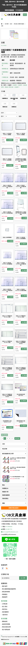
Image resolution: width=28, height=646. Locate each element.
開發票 (12, 10)
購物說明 (4, 621)
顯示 (2, 116)
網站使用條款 (6, 591)
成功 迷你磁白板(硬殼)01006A (21, 395)
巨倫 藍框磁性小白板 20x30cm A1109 (7, 421)
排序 (2, 113)
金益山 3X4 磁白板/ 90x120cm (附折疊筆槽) (7, 263)
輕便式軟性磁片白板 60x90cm (21, 421)
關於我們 (4, 586)
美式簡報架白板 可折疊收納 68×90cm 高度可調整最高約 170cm (20, 160)
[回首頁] (1, 24)
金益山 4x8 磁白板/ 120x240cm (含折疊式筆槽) (7, 290)
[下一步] (12, 438)
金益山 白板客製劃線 (7, 237)
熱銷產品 (4, 594)
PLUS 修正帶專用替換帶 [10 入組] (17, 476)
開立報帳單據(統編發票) (9, 589)
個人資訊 (4, 606)
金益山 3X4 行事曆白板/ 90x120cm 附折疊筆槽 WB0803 (7, 369)
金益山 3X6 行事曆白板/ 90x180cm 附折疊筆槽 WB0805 (7, 395)
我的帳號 (4, 601)
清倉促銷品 (5, 498)
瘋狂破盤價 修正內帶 (7, 453)
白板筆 (15, 85)
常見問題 (4, 619)
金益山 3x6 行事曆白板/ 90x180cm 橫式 (7, 342)
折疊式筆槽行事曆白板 (14, 99)
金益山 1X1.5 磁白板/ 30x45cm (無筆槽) (20, 134)
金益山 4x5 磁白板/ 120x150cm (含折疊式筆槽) (7, 186)
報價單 (21, 10)
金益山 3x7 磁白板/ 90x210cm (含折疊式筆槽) (20, 290)
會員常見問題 (6, 624)
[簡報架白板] (5, 103)
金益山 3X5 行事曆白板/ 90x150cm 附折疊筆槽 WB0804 (21, 369)
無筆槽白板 (5, 68)
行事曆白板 (5, 77)
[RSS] (6, 568)
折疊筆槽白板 (5, 98)
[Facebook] (2, 568)
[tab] (14, 453)
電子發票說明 (6, 629)
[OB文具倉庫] (12, 15)
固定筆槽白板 (23, 98)
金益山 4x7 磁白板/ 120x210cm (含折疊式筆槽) (21, 186)
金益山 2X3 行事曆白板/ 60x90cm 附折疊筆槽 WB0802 (21, 342)
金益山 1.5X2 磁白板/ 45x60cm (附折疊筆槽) (21, 238)
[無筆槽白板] (14, 103)
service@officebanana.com (10, 532)
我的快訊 (5, 614)
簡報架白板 (5, 80)
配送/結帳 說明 (6, 627)
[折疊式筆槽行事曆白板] (14, 95)
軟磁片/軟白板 (9, 87)
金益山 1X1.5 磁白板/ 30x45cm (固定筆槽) (7, 159)
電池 (3, 485)
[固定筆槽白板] (23, 95)
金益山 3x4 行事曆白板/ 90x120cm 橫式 (7, 316)
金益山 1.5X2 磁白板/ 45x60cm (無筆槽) (7, 134)
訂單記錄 (4, 604)
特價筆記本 (5, 488)
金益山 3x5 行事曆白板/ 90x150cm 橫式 (21, 316)
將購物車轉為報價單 (14, 508)
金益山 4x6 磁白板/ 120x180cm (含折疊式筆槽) (21, 264)
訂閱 (23, 578)
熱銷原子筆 (5, 491)
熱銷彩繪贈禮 (6, 495)
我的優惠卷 (5, 612)
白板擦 (20, 85)
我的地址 (4, 609)
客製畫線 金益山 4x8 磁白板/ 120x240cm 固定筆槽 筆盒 (21, 213)
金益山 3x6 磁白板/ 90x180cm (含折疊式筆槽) (7, 212)
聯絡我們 (4, 597)
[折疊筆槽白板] (5, 95)
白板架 (16, 87)
